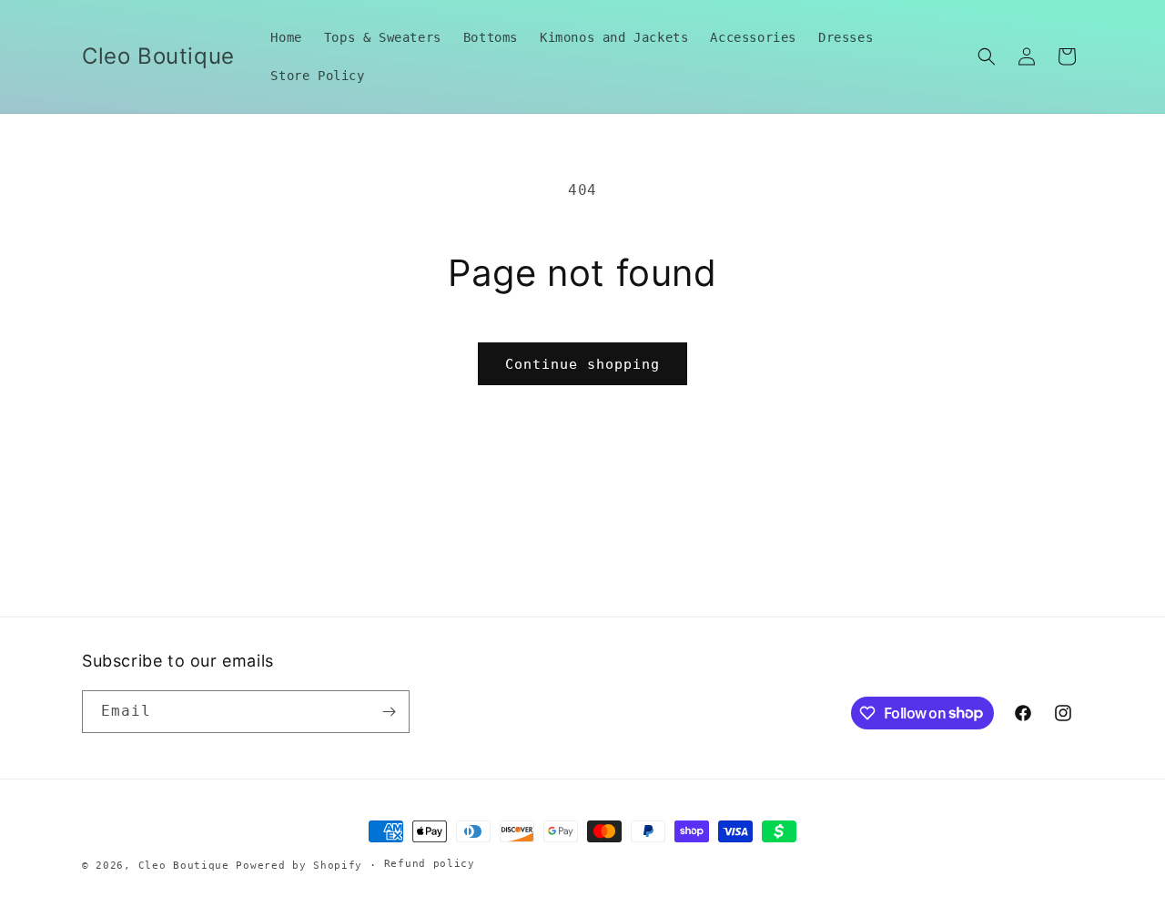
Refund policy (429, 864)
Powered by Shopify (299, 865)
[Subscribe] (389, 711)
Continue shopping (582, 364)
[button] (987, 56)
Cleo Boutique (183, 865)
